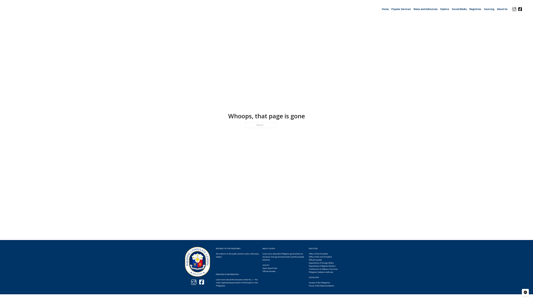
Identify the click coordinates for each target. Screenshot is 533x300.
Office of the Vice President (320, 257)
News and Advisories (426, 9)
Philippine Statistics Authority (321, 272)
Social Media (459, 9)
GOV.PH (265, 265)
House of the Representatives (321, 285)
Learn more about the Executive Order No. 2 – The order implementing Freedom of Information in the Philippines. (237, 282)
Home (385, 9)
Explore (444, 9)
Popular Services (401, 9)
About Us (502, 9)
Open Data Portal (269, 268)
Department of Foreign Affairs (321, 263)
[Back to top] (525, 292)
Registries (475, 9)
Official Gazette (269, 271)
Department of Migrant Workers (322, 266)
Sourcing (489, 9)
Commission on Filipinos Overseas (323, 269)
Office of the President (318, 253)
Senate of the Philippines (319, 282)
